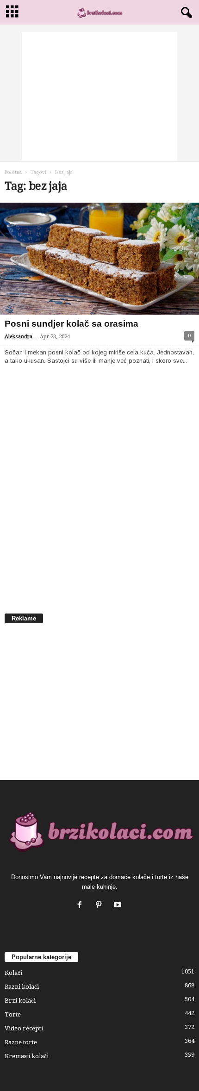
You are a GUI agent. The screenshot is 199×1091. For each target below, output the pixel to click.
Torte (13, 1014)
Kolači (13, 972)
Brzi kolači (20, 1000)
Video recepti (24, 1028)
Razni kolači (22, 986)
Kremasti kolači (27, 1056)
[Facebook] (81, 905)
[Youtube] (118, 905)
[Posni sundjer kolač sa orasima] (99, 259)
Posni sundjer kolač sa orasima (71, 324)
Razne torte (21, 1042)
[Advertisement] (99, 96)
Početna (13, 172)
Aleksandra (18, 337)
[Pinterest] (100, 905)
